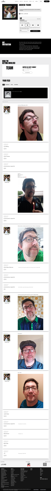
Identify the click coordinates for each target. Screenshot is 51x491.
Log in (21, 91)
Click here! (42, 479)
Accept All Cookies (43, 489)
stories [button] (30, 1)
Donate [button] (45, 1)
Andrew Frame (29, 68)
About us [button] (21, 1)
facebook (40, 479)
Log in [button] (36, 1)
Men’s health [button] (26, 1)
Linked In (46, 479)
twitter (45, 479)
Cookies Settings (36, 489)
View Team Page (27, 72)
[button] (33, 1)
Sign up (41, 1)
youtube (43, 479)
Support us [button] (17, 1)
